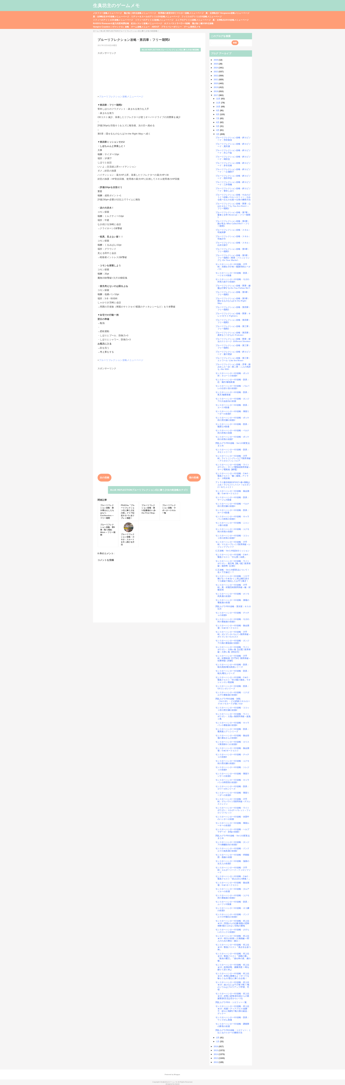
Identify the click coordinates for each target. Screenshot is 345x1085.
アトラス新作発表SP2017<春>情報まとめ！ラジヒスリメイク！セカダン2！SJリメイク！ (233, 484)
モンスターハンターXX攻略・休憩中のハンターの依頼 (232, 818)
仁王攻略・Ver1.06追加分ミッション (232, 551)
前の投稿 (194, 477)
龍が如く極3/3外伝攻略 (203, 23)
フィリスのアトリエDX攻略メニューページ (202, 16)
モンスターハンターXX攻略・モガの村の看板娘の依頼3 (232, 620)
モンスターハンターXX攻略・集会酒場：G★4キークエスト (232, 492)
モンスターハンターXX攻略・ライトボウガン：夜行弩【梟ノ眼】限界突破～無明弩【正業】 (233, 563)
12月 (218, 98)
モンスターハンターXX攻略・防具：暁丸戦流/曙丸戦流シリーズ (232, 665)
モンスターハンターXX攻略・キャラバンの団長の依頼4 (232, 517)
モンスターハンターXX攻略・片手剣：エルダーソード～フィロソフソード (233, 870)
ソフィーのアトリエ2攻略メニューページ (154, 20)
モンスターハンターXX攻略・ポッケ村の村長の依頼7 (232, 438)
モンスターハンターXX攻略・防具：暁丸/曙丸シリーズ (232, 672)
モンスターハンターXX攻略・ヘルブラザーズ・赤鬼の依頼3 (232, 830)
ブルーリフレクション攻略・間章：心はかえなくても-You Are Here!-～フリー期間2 (233, 206)
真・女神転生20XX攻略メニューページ (231, 20)
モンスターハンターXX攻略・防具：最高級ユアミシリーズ (232, 730)
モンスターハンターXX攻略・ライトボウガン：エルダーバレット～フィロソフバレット (233, 810)
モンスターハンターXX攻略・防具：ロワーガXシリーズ (232, 787)
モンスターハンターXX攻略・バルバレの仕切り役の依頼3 (232, 387)
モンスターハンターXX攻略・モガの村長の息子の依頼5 (232, 280)
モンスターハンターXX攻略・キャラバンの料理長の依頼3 (232, 781)
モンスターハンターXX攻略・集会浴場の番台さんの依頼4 (232, 736)
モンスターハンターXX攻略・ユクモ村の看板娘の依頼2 (232, 896)
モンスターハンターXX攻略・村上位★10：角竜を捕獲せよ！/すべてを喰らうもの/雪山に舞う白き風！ (232, 975)
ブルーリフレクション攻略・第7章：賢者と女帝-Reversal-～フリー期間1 (232, 214)
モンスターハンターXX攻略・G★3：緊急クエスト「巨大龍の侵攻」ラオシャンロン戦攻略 (233, 679)
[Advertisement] (149, 73)
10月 (218, 106)
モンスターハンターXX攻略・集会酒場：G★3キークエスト (232, 626)
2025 (216, 64)
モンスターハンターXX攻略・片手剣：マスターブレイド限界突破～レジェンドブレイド (233, 544)
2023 (216, 71)
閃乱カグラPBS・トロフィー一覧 (231, 1002)
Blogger (177, 1074)
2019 (216, 87)
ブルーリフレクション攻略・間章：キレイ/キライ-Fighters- (233, 314)
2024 (216, 67)
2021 (216, 79)
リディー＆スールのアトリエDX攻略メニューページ (155, 16)
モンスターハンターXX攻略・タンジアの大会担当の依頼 (232, 400)
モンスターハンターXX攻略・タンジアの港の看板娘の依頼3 (232, 641)
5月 (218, 126)
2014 (216, 1054)
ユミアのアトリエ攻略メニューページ (193, 20)
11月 (218, 103)
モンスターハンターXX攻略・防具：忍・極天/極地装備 (232, 380)
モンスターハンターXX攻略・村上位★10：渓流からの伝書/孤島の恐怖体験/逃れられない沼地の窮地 (232, 923)
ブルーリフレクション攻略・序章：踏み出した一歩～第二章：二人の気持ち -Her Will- (233, 366)
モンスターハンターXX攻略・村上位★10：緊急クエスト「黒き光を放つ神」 (233, 947)
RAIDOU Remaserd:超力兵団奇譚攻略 (111, 23)
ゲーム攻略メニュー (140, 27)
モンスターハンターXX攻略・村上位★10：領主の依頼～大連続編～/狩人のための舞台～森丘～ (232, 938)
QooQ (177, 1084)
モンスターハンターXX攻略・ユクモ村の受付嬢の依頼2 (232, 762)
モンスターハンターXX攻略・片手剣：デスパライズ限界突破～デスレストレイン (233, 801)
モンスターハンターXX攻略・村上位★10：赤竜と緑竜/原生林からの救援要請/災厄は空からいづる (232, 996)
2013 (216, 1058)
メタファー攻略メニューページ (107, 13)
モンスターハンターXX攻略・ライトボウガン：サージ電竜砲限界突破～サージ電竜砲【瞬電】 (233, 467)
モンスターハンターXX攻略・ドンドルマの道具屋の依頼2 (232, 849)
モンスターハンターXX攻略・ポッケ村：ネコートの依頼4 (232, 374)
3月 (218, 134)
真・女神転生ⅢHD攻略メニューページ (111, 16)
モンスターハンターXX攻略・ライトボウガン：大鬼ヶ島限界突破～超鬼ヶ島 (233, 716)
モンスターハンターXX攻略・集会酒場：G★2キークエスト (232, 749)
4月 (218, 130)
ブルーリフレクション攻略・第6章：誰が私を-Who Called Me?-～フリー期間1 (232, 223)
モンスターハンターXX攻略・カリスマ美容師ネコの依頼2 (232, 743)
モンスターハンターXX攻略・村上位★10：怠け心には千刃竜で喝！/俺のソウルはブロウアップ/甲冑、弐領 (232, 986)
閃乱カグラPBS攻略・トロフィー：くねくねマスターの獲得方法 (233, 1031)
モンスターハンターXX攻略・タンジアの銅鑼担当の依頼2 (232, 843)
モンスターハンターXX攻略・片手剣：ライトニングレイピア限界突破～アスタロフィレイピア (233, 458)
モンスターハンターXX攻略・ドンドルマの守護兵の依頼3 (232, 915)
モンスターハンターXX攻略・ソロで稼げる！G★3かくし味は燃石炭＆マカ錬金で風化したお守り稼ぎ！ (232, 578)
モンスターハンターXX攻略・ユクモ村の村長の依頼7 (232, 530)
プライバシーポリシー (171, 27)
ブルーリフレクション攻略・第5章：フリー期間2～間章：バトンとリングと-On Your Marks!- (232, 257)
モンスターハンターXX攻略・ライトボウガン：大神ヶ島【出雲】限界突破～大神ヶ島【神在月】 (233, 649)
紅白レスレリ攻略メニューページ (146, 23)
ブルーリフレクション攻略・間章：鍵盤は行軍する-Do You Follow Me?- (233, 286)
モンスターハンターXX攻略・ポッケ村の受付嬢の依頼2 (232, 418)
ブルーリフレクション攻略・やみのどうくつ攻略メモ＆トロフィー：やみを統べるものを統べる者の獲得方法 (233, 197)
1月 (218, 1041)
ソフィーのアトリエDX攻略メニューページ (113, 20)
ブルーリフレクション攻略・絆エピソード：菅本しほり (233, 189)
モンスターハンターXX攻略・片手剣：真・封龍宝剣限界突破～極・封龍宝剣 (233, 587)
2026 (216, 60)
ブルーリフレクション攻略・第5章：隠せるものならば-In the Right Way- (232, 300)
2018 (216, 91)
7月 (218, 118)
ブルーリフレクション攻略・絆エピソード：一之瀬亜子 (233, 170)
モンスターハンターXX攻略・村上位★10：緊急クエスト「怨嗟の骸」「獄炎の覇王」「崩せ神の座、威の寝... (233, 957)
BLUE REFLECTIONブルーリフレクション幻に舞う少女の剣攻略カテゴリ (149, 490)
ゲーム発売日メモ (192, 27)
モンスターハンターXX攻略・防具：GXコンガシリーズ (232, 687)
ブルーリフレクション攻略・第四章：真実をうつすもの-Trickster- (233, 333)
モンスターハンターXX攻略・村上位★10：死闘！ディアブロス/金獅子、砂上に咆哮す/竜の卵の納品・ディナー (232, 1010)
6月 (218, 122)
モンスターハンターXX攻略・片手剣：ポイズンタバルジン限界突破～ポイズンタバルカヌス (233, 634)
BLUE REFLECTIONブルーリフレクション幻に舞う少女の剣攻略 (170, 50)
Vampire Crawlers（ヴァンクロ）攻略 (111, 27)
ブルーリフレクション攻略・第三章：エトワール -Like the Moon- (233, 359)
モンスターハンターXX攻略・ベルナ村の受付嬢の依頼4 (232, 505)
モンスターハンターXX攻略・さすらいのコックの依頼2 (232, 930)
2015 (216, 1050)
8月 (218, 114)
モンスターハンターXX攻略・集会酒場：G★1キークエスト (232, 883)
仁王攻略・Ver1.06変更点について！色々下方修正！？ (232, 571)
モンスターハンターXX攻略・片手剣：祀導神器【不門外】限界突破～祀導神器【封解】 (233, 658)
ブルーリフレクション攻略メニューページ (121, 96)
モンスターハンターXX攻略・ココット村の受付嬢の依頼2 (232, 708)
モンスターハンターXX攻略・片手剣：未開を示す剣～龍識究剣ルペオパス (233, 266)
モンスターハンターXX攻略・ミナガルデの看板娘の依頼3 (232, 693)
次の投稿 (104, 477)
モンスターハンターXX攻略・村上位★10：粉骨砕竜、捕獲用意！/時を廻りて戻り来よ (232, 967)
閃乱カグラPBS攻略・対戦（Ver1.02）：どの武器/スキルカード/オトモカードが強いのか (232, 701)
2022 (216, 75)
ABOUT (155, 27)
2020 (216, 83)
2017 (216, 95)
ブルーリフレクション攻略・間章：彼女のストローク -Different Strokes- (233, 340)
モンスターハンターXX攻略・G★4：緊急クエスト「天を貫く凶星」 (232, 555)
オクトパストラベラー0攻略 (177, 23)
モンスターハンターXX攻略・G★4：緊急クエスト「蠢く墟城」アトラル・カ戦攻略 (232, 475)
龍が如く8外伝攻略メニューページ (140, 13)
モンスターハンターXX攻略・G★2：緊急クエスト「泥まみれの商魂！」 (233, 877)
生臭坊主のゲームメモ (116, 5)
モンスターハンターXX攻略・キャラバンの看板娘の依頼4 (232, 724)
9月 (218, 110)
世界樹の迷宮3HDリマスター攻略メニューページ (181, 13)
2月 (218, 1037)
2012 (216, 1062)
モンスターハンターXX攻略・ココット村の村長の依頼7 (232, 536)
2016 (216, 1046)
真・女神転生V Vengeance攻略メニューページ (227, 13)
